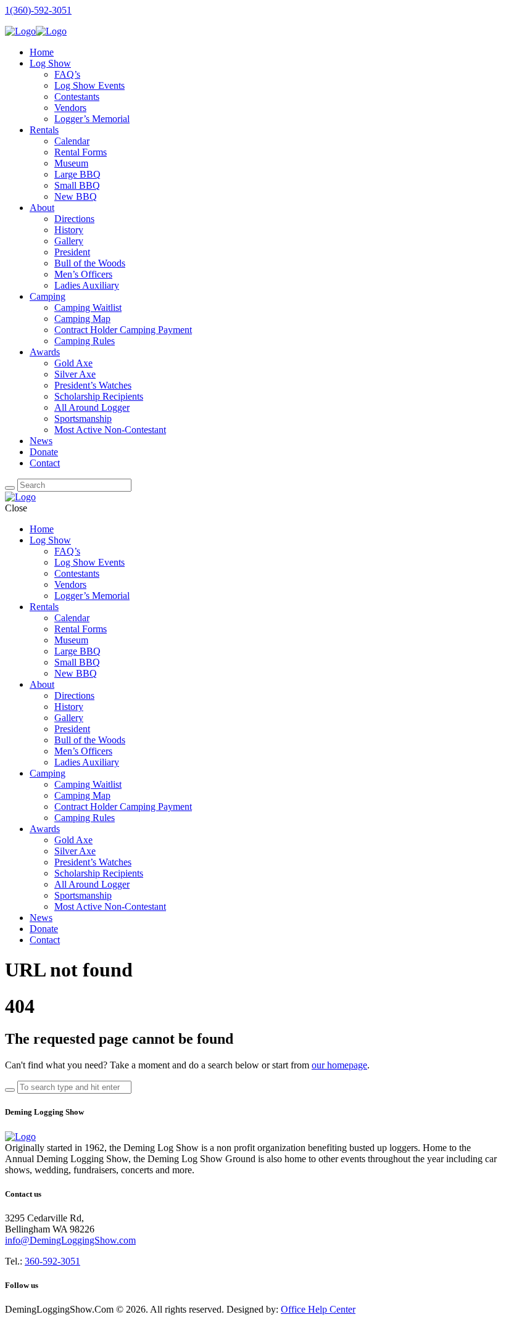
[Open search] (10, 488)
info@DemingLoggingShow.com (70, 1240)
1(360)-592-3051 (38, 10)
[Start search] (10, 1090)
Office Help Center (318, 1309)
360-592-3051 (52, 1261)
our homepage (339, 1065)
